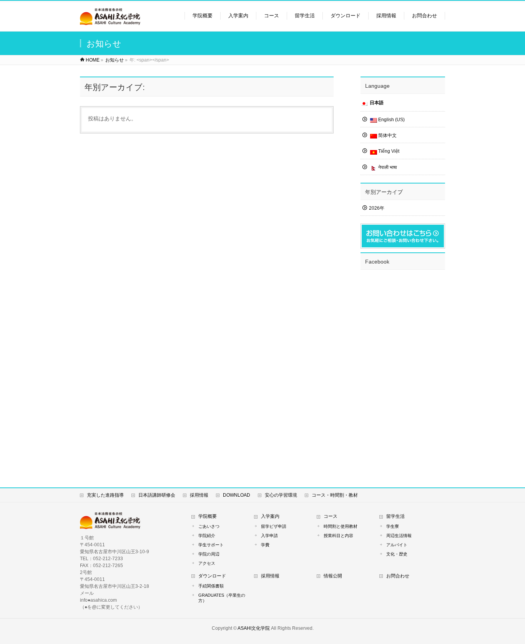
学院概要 (207, 516)
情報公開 (333, 576)
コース (330, 516)
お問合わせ (397, 576)
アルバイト (396, 544)
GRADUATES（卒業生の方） (221, 598)
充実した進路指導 (105, 495)
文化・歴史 (396, 554)
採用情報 (199, 495)
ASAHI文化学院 (254, 628)
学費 (265, 544)
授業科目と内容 (338, 535)
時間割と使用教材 (340, 526)
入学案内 (270, 516)
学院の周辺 (208, 554)
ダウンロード (212, 576)
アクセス (206, 563)
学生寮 (392, 526)
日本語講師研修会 (156, 495)
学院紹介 (206, 535)
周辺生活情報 (399, 535)
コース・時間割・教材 (335, 495)
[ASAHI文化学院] (110, 21)
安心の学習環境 (281, 495)
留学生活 (395, 516)
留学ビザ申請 (273, 526)
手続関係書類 (211, 586)
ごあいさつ (208, 526)
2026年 (376, 208)
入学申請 (269, 535)
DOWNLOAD (236, 495)
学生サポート (211, 544)
